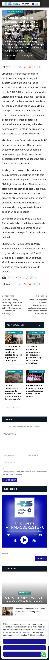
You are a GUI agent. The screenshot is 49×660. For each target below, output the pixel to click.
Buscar (5, 554)
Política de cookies (36, 635)
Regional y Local (15, 12)
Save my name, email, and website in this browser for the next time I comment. (25, 473)
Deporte (10, 278)
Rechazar (25, 648)
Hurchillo (19, 278)
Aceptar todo (24, 641)
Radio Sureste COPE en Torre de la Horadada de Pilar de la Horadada (24, 600)
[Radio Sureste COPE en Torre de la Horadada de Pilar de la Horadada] (24, 589)
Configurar (25, 654)
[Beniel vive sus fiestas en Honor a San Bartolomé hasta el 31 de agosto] (35, 376)
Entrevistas (24, 593)
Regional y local (29, 278)
